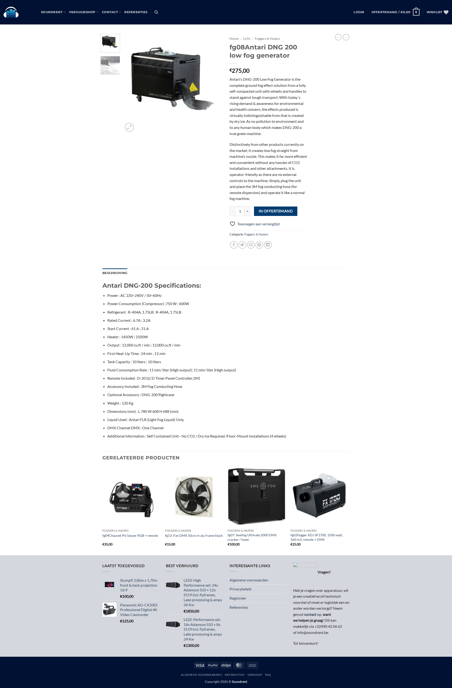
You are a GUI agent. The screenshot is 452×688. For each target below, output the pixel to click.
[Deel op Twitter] (242, 245)
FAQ (268, 674)
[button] (359, 12)
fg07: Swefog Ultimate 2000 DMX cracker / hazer (252, 537)
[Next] (214, 83)
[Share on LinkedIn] (268, 245)
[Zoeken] (156, 12)
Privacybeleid (240, 589)
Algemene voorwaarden (249, 580)
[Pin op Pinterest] (259, 245)
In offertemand (276, 211)
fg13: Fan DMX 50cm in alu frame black (194, 535)
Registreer (238, 598)
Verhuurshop (82, 12)
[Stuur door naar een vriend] (251, 245)
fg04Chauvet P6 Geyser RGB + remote (130, 535)
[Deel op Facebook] (234, 245)
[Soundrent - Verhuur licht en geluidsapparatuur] (19, 12)
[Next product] (338, 37)
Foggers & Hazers (267, 38)
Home (234, 38)
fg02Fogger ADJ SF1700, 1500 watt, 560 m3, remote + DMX (317, 537)
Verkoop (254, 674)
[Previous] (131, 83)
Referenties (135, 12)
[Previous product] (346, 37)
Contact (110, 12)
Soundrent (51, 12)
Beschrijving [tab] (114, 273)
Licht (246, 38)
